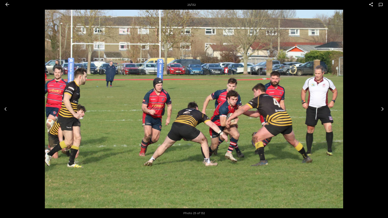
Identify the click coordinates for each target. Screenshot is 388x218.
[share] (371, 5)
